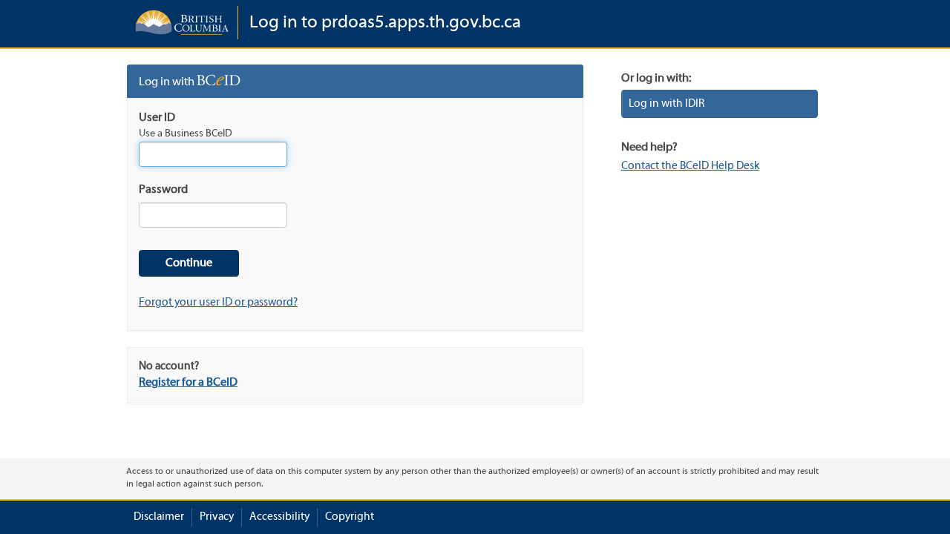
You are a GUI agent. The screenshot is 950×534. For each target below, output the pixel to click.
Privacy (217, 517)
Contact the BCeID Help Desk (690, 166)
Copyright (349, 517)
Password (163, 190)
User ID (157, 118)
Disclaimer (159, 517)
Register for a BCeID (188, 383)
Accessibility (279, 517)
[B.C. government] (182, 22)
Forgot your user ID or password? (218, 303)
